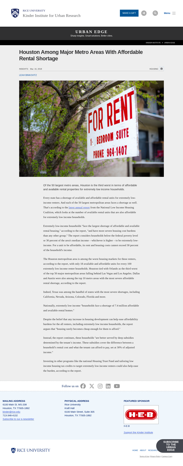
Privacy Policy (155, 456)
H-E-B (127, 426)
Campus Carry (167, 456)
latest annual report (79, 207)
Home (135, 450)
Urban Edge (91, 31)
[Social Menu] (144, 13)
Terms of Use (144, 456)
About (143, 450)
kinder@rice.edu (11, 411)
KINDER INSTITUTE (153, 43)
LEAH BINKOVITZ (28, 75)
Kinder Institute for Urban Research (52, 15)
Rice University (34, 10)
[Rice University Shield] (15, 13)
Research (153, 450)
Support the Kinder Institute (138, 432)
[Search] (155, 13)
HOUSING (154, 69)
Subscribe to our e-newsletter (18, 419)
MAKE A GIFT (129, 13)
